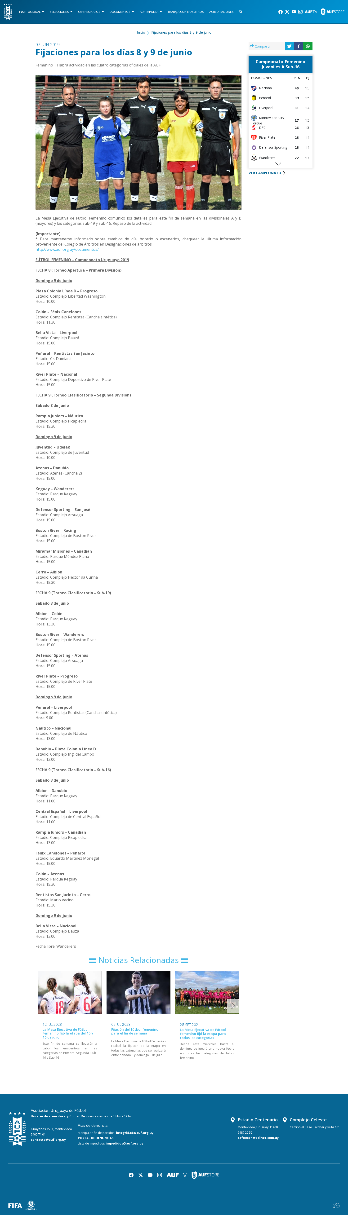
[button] (233, 1006)
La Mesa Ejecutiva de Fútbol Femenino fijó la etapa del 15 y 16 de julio (68, 1033)
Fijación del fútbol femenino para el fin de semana (134, 1031)
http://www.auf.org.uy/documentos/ (67, 249)
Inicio (141, 32)
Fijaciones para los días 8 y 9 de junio (181, 32)
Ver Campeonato (265, 172)
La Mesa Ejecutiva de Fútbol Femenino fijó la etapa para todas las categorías (203, 1033)
